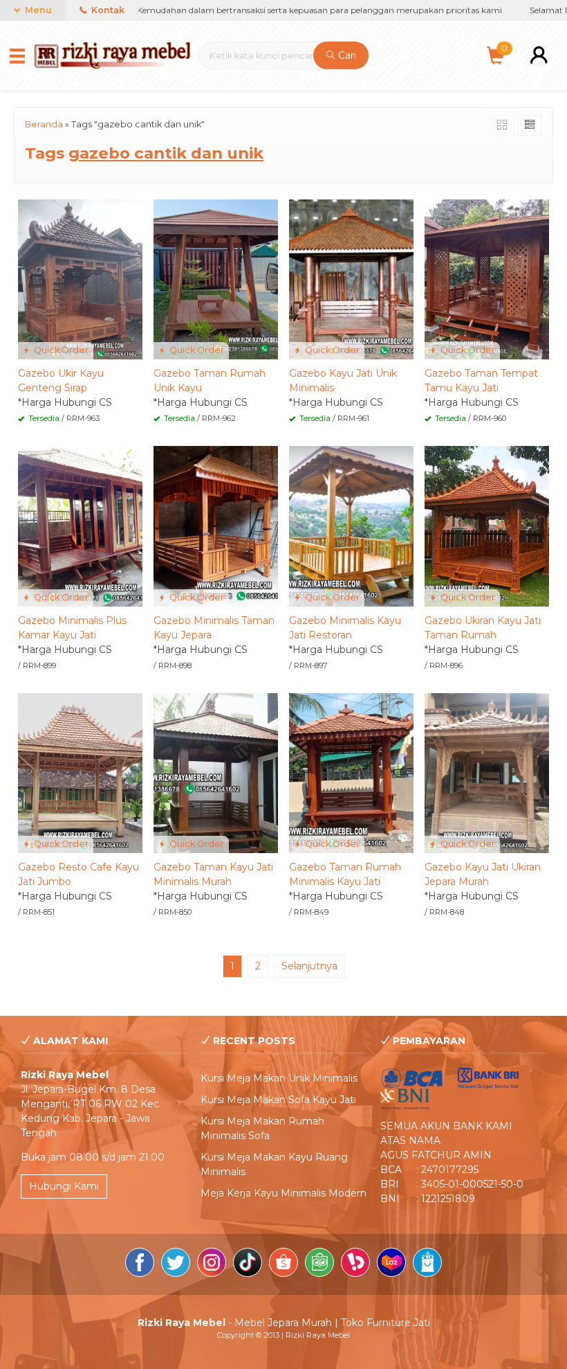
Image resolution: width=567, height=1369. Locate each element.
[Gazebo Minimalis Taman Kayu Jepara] (216, 525)
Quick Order (60, 350)
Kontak (106, 10)
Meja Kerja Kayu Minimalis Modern (283, 1193)
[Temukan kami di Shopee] (283, 1264)
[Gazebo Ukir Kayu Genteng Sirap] (80, 278)
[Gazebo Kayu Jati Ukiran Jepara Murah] (487, 772)
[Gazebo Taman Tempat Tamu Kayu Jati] (487, 278)
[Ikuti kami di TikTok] (247, 1264)
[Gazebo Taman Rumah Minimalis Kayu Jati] (351, 772)
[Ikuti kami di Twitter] (175, 1264)
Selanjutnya (309, 966)
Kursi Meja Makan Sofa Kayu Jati (278, 1099)
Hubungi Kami (64, 1186)
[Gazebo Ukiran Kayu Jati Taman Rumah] (487, 525)
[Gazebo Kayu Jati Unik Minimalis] (351, 278)
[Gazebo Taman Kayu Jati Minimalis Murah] (216, 772)
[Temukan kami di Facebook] (139, 1264)
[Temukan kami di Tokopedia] (319, 1264)
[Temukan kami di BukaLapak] (355, 1264)
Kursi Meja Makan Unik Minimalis (279, 1078)
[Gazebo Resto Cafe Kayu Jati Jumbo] (80, 772)
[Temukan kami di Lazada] (391, 1264)
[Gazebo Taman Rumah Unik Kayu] (216, 278)
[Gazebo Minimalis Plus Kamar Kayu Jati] (80, 525)
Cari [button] (345, 55)
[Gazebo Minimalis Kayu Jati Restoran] (351, 525)
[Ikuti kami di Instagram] (211, 1264)
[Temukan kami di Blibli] (427, 1264)
